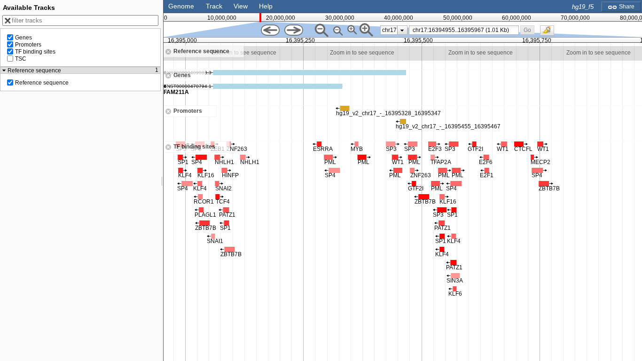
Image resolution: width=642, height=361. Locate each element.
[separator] (162, 180)
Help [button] (266, 6)
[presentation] (402, 30)
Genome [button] (181, 6)
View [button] (241, 6)
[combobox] (464, 30)
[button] (527, 29)
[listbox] (393, 30)
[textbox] (466, 30)
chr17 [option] (389, 30)
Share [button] (626, 6)
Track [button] (214, 6)
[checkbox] (549, 33)
